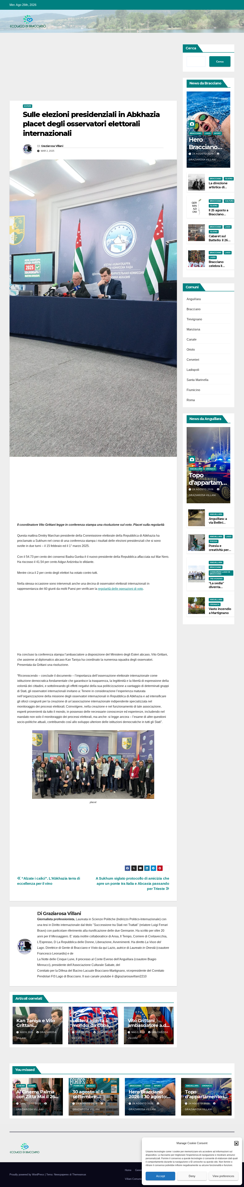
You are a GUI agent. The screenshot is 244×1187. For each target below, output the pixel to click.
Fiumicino (193, 390)
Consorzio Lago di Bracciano (220, 573)
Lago (207, 133)
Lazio (213, 257)
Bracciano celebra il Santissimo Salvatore (217, 268)
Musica (91, 1086)
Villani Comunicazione (137, 1178)
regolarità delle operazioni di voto (120, 588)
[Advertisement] (93, 72)
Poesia (213, 541)
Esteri (27, 106)
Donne (31, 1086)
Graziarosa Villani (52, 146)
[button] (236, 1143)
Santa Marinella (198, 380)
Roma (191, 400)
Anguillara (194, 299)
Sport (217, 133)
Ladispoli (193, 369)
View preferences (223, 1176)
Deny (192, 1176)
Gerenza (139, 1170)
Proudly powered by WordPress (27, 1174)
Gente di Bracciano (75, 947)
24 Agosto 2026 (203, 153)
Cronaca (210, 469)
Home (128, 1170)
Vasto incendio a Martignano (220, 611)
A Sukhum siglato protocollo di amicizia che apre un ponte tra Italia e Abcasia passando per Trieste (132, 883)
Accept (160, 1176)
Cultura (229, 201)
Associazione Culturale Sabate (93, 965)
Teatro (229, 179)
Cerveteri (193, 359)
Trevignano (194, 319)
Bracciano (195, 133)
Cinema (21, 1086)
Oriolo (191, 349)
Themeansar (79, 1174)
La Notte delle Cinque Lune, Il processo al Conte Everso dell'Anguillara (85, 959)
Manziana (193, 329)
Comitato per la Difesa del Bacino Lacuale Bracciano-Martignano (81, 970)
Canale (192, 339)
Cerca (191, 48)
